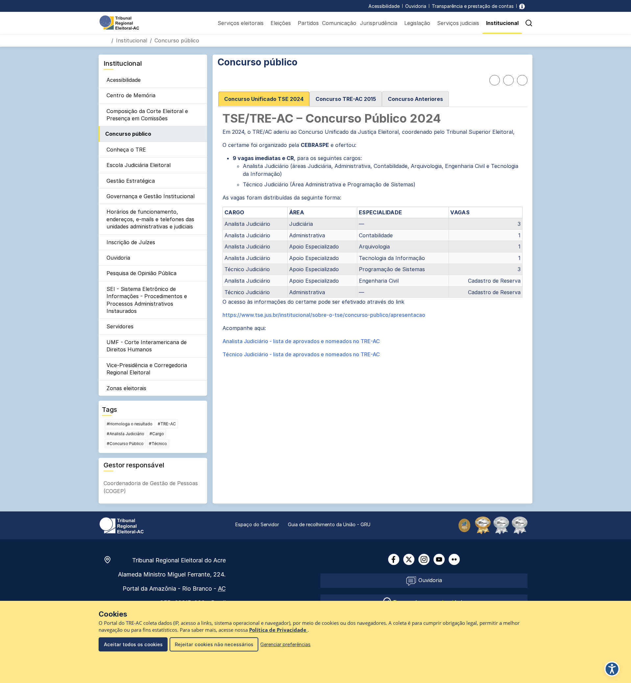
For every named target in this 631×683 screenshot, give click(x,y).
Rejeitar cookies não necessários (214, 644)
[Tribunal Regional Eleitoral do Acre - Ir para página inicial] (119, 22)
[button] (529, 23)
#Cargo (157, 433)
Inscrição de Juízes (130, 242)
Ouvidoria (415, 6)
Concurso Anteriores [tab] (415, 99)
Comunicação (339, 23)
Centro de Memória (130, 95)
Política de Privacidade (278, 630)
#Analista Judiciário (125, 433)
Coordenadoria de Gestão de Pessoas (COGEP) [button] (151, 487)
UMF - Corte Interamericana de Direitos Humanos (146, 346)
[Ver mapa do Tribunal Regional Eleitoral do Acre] (111, 560)
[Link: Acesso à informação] (522, 6)
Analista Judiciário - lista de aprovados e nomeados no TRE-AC (301, 341)
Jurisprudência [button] (378, 23)
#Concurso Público (125, 443)
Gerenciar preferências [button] (285, 644)
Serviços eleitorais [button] (241, 23)
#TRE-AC (167, 423)
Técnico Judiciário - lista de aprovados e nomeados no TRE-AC (301, 354)
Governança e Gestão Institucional (150, 196)
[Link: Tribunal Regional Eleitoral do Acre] (122, 525)
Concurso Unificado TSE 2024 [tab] (264, 99)
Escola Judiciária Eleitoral (138, 165)
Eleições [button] (280, 23)
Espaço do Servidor (257, 524)
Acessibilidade (384, 6)
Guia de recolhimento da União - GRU (329, 524)
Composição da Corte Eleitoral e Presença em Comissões (147, 115)
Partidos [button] (308, 23)
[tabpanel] (372, 235)
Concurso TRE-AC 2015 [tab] (346, 99)
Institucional (131, 40)
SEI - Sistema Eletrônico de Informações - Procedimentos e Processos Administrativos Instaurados (146, 300)
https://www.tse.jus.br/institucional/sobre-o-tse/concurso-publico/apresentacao (323, 315)
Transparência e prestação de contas (473, 6)
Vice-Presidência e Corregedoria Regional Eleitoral (146, 369)
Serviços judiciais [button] (458, 23)
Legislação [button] (417, 23)
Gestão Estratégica (130, 180)
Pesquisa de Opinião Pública (141, 273)
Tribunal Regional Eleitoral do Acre (179, 560)
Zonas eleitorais (126, 388)
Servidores (119, 326)
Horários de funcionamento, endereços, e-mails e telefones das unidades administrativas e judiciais (150, 219)
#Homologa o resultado (129, 423)
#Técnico (158, 443)
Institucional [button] (502, 23)
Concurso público (128, 133)
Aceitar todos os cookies (133, 644)
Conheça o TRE (126, 149)
